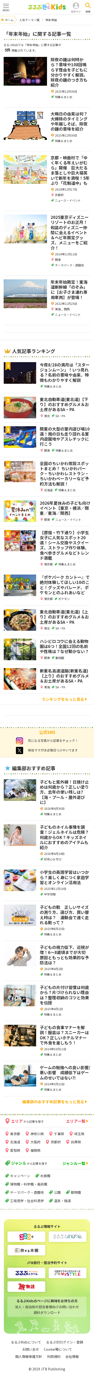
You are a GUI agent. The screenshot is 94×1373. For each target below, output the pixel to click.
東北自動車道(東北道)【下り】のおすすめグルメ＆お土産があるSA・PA (64, 404)
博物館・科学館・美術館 (28, 1184)
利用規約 (53, 1356)
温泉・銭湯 (62, 1200)
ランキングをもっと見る (63, 699)
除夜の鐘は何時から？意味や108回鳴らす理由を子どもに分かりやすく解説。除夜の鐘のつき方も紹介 (69, 72)
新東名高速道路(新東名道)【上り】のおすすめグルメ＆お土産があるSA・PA (64, 676)
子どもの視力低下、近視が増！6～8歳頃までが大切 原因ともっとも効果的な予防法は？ (65, 954)
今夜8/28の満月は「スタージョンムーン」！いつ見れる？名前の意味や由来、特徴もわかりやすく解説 (65, 372)
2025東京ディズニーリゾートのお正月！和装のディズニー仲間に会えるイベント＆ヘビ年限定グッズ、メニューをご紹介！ (70, 232)
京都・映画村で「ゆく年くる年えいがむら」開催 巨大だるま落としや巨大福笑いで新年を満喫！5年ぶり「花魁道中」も (70, 170)
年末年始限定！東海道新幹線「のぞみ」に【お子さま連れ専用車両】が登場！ (69, 289)
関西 (67, 309)
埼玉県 (79, 1133)
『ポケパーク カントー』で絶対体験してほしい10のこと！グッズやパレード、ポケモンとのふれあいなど (65, 584)
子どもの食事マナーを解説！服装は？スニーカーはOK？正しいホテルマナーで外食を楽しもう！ (64, 1035)
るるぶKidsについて (26, 1342)
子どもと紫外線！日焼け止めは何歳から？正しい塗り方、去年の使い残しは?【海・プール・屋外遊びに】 (64, 792)
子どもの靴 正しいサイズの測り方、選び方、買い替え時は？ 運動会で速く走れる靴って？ (64, 914)
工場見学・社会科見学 (27, 1200)
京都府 (59, 195)
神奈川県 (37, 1133)
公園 (57, 1192)
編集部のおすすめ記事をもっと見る (53, 1101)
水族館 (45, 1175)
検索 (88, 11)
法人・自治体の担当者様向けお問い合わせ (47, 1306)
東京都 (15, 1133)
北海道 (15, 1141)
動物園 (76, 1192)
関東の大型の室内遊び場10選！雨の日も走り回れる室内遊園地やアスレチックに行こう (65, 436)
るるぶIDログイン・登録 (64, 1342)
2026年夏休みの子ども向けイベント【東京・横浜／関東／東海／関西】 (65, 508)
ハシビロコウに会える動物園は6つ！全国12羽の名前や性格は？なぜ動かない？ (64, 646)
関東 (58, 260)
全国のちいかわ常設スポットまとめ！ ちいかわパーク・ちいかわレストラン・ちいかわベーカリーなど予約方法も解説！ (64, 473)
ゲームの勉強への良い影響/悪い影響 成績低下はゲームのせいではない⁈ (65, 1072)
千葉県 (59, 1133)
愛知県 (15, 1150)
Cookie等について (58, 1349)
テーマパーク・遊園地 (27, 1192)
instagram (19, 740)
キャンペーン (20, 1175)
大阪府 (35, 1141)
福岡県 (35, 1150)
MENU (6, 10)
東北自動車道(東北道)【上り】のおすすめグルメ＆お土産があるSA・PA (64, 617)
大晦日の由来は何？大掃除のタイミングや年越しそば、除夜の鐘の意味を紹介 (69, 121)
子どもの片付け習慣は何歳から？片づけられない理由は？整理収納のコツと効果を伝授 (64, 995)
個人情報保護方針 (28, 1356)
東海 (58, 309)
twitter (19, 750)
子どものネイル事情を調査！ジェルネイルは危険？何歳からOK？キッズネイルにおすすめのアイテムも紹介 (64, 837)
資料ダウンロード (47, 1312)
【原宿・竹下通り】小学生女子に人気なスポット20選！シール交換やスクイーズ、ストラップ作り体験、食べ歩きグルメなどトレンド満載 (64, 545)
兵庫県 (76, 1141)
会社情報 (72, 1356)
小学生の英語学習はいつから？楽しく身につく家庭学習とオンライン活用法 (64, 877)
